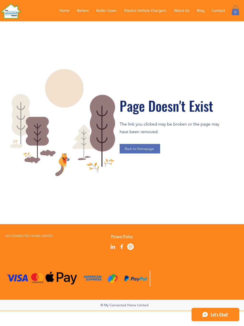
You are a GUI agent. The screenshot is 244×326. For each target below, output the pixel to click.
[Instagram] (130, 246)
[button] (235, 10)
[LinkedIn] (113, 246)
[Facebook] (121, 246)
